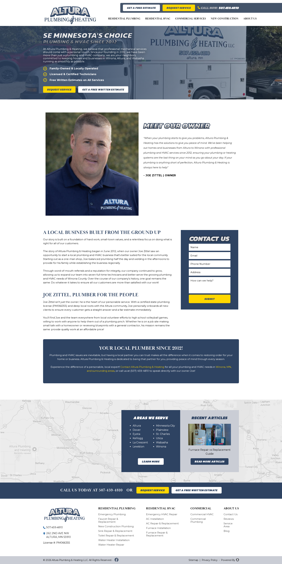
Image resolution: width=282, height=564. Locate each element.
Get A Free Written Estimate (103, 89)
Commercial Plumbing (198, 520)
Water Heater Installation (114, 540)
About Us (250, 18)
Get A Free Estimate (141, 8)
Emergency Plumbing (112, 514)
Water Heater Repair (111, 544)
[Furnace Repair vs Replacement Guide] (209, 434)
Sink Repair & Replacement (115, 530)
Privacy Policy (210, 560)
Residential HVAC (157, 18)
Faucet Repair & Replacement (108, 520)
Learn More (151, 461)
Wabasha (162, 442)
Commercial (200, 508)
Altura (137, 425)
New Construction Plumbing (116, 526)
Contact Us (230, 514)
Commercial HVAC (202, 514)
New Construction (224, 18)
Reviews (229, 518)
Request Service (179, 8)
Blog (226, 530)
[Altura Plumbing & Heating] (65, 515)
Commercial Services (190, 18)
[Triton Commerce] (237, 560)
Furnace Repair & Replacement (157, 534)
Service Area (228, 525)
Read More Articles (209, 461)
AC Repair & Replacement (162, 523)
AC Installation (155, 518)
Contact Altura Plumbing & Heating (142, 366)
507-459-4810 (111, 490)
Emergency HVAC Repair (161, 514)
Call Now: (219, 7)
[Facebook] (116, 560)
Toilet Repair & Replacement (116, 535)
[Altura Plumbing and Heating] (70, 21)
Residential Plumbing (124, 18)
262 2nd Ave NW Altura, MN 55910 (58, 535)
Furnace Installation (158, 528)
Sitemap (193, 560)
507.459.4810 (54, 527)
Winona (161, 446)
